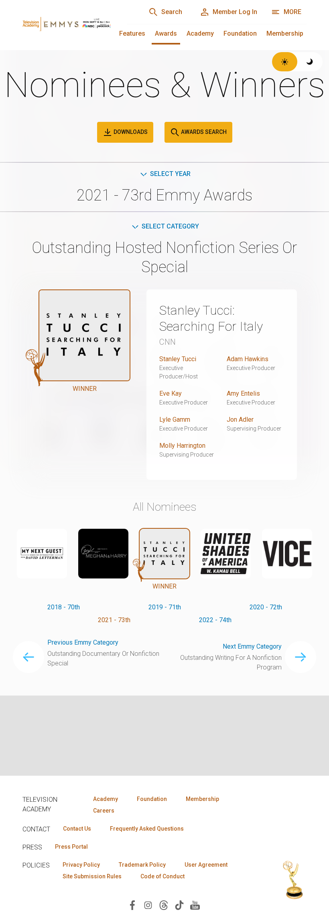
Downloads (130, 132)
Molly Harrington (182, 445)
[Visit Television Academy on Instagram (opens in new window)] (148, 904)
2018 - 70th (63, 607)
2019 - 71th (164, 607)
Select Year (170, 174)
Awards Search (203, 132)
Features (132, 33)
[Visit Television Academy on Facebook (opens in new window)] (132, 904)
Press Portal (71, 846)
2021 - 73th (114, 620)
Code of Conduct (162, 876)
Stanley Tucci (177, 359)
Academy (200, 33)
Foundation (240, 33)
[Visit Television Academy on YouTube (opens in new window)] (195, 904)
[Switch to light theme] (284, 61)
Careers (103, 810)
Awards (166, 33)
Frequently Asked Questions (147, 828)
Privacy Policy (81, 864)
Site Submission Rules (92, 876)
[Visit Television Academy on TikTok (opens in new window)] (179, 904)
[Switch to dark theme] (310, 61)
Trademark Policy (142, 864)
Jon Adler (240, 419)
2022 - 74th (215, 620)
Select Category (170, 226)
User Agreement (206, 864)
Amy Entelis (243, 393)
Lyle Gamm (174, 419)
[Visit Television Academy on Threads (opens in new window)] (164, 904)
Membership (284, 33)
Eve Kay (170, 393)
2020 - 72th (266, 607)
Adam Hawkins (247, 359)
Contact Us (77, 828)
